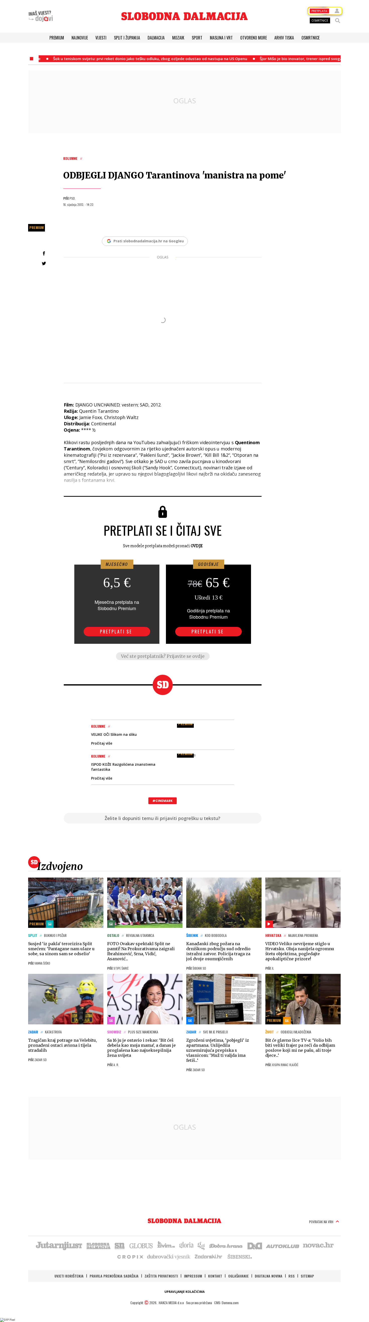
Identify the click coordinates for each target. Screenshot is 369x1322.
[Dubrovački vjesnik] (169, 1256)
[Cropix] (130, 1256)
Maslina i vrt (221, 38)
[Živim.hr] (166, 1245)
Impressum (193, 1276)
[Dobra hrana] (226, 1245)
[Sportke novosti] (120, 1245)
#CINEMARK (162, 801)
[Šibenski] (239, 1256)
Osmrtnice (310, 38)
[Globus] (141, 1245)
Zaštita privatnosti (161, 1276)
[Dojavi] (40, 16)
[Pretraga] (338, 21)
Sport (197, 38)
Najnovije (80, 38)
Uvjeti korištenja (69, 1276)
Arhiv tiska (284, 38)
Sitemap (307, 1276)
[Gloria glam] (201, 1245)
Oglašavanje (238, 1276)
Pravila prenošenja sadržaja (114, 1276)
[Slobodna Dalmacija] (184, 16)
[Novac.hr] (318, 1245)
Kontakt (215, 1276)
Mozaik (178, 38)
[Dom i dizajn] (255, 1245)
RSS (291, 1276)
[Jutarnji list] (58, 1245)
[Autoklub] (283, 1245)
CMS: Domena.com (226, 1302)
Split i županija (127, 38)
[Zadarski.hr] (208, 1256)
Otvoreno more (253, 38)
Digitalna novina (268, 1276)
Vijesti (100, 38)
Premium (56, 38)
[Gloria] (186, 1245)
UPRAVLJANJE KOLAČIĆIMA (184, 1292)
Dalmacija (156, 38)
